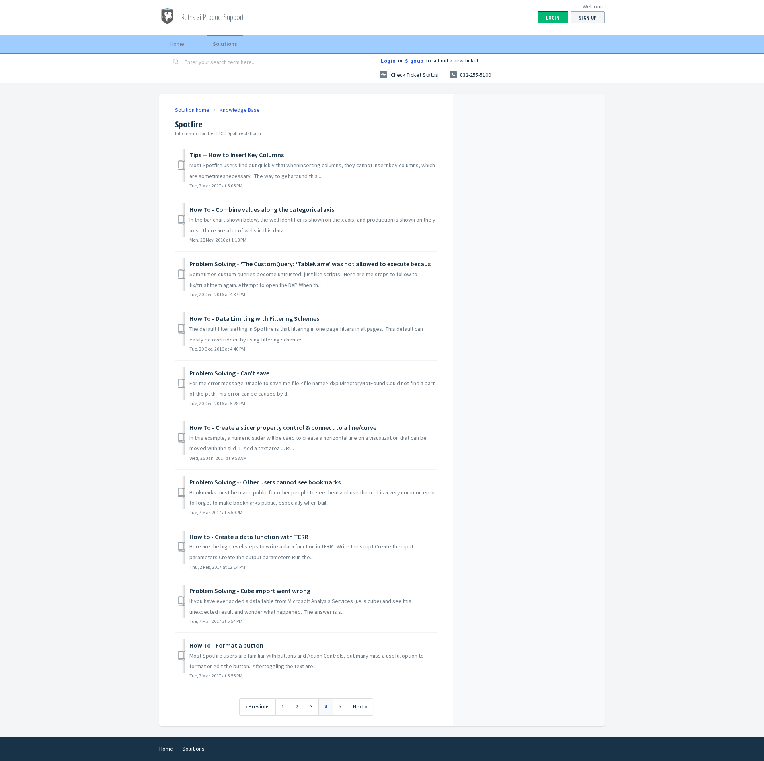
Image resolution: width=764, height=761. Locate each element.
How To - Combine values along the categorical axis (261, 209)
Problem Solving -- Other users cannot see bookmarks (265, 482)
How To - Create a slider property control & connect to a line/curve (282, 427)
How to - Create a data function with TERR (248, 537)
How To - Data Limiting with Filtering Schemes (254, 318)
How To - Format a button (226, 645)
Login (388, 60)
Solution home (192, 109)
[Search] (176, 62)
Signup (414, 60)
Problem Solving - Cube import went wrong (249, 591)
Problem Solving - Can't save (229, 373)
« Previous (257, 706)
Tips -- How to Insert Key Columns (236, 155)
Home (177, 43)
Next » (360, 706)
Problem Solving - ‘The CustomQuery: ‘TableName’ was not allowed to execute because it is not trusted (334, 264)
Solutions (225, 43)
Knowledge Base (240, 109)
